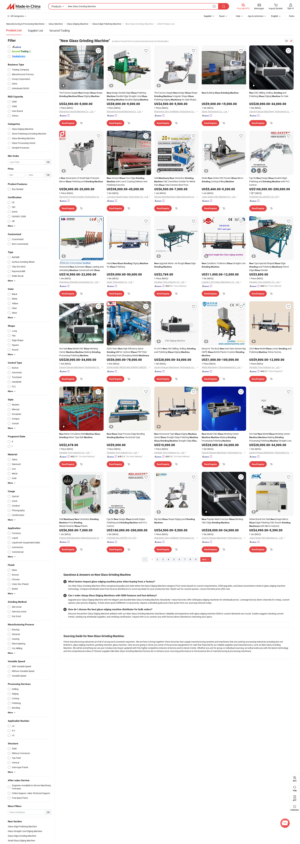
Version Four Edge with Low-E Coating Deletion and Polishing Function (127, 181)
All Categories (17, 16)
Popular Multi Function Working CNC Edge (222, 521)
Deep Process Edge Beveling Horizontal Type (126, 435)
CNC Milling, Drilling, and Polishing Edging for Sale (268, 94)
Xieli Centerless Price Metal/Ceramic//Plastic (79, 522)
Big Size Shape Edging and (174, 521)
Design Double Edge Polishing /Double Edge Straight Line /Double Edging (127, 96)
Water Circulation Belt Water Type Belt (79, 435)
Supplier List (35, 30)
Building (220, 92)
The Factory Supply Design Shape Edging (80, 94)
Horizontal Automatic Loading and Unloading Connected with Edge (81, 268)
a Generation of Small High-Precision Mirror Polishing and (81, 179)
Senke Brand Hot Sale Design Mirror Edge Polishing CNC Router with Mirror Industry (269, 522)
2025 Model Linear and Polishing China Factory (270, 350)
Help (238, 16)
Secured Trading (59, 30)
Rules (291, 16)
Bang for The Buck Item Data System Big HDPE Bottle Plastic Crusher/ (224, 352)
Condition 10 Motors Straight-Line (223, 265)
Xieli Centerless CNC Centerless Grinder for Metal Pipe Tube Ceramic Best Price (174, 181)
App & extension (255, 16)
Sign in (290, 8)
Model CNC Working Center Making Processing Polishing (220, 437)
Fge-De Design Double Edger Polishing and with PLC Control (269, 181)
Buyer (222, 16)
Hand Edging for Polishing (127, 265)
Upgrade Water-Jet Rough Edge (175, 265)
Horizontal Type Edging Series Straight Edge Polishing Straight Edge (176, 437)
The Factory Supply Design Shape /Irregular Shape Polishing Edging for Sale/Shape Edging (175, 96)
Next (204, 559)
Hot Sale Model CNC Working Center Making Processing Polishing (79, 352)
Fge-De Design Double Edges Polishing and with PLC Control (127, 522)
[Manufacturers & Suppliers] (23, 6)
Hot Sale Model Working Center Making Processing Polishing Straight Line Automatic (270, 437)
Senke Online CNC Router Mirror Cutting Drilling (222, 179)
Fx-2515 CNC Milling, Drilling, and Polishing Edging (175, 350)
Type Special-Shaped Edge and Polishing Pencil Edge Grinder (269, 267)
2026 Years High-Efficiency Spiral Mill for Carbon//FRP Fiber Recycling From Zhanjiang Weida (128, 352)
